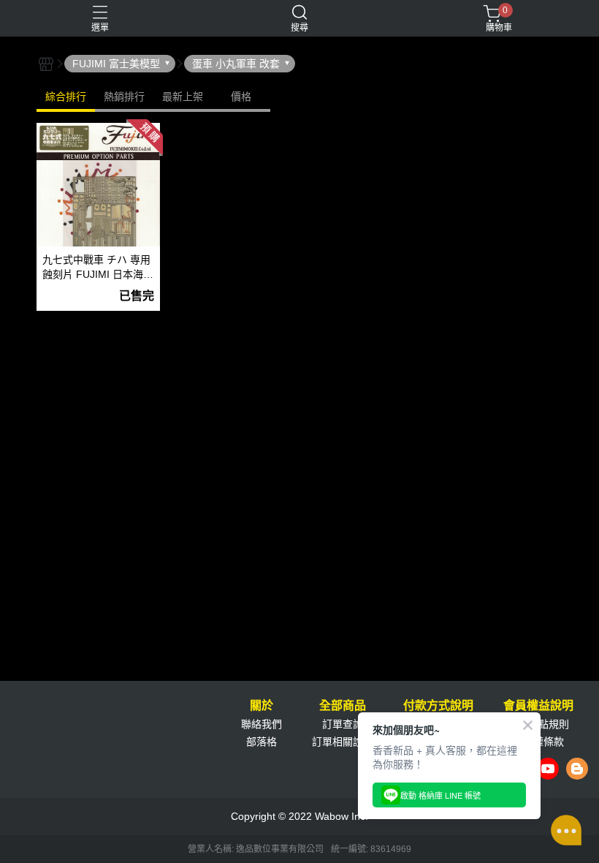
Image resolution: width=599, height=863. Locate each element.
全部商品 (342, 706)
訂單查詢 (342, 724)
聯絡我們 (261, 724)
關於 (261, 706)
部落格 (261, 741)
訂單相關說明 (342, 741)
